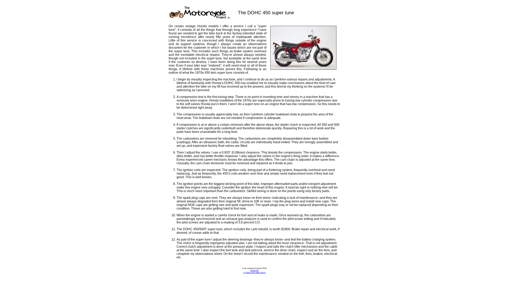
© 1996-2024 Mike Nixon (254, 273)
